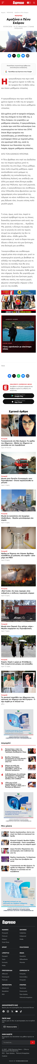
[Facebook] (9, 56)
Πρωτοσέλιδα (7, 970)
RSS (3, 994)
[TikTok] (20, 1011)
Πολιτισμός (24, 947)
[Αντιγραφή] (27, 56)
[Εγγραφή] (32, 1042)
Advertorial (5, 988)
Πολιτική (4, 936)
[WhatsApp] (18, 56)
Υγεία (3, 959)
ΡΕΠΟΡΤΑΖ (18, 15)
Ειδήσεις (5, 930)
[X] (12, 1011)
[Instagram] (7, 1011)
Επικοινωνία (23, 991)
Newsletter (5, 991)
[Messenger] (23, 56)
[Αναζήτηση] (34, 3)
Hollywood (23, 936)
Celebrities (23, 933)
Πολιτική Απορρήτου (22, 1053)
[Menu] (3, 3)
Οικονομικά (5, 977)
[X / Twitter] (14, 56)
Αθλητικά (5, 974)
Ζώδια (22, 953)
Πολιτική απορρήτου (26, 997)
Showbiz (23, 930)
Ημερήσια (23, 956)
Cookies (4, 1056)
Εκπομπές (23, 974)
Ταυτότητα (23, 988)
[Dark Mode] (29, 3)
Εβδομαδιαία (24, 959)
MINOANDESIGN (22, 1061)
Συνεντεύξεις (23, 977)
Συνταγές (4, 962)
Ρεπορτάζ (5, 933)
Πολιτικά (4, 980)
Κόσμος (4, 939)
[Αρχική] (9, 922)
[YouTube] (16, 1011)
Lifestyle (5, 953)
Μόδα (4, 965)
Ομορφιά (5, 956)
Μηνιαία (22, 962)
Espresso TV (24, 970)
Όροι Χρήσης (24, 994)
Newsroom (23, 26)
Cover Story (5, 942)
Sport (4, 947)
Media (21, 939)
